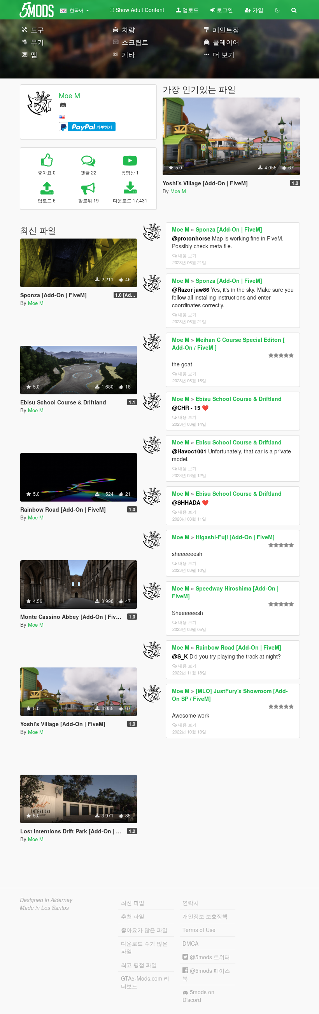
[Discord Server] (63, 104)
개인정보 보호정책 (205, 916)
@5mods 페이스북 (206, 974)
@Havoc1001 (189, 451)
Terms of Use (199, 930)
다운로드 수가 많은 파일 (144, 947)
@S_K (180, 656)
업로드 (190, 10)
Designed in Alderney (46, 900)
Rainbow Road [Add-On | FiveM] (238, 647)
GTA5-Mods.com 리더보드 (145, 982)
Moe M (69, 95)
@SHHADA (186, 502)
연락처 (190, 902)
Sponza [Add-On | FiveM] (229, 229)
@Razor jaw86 (190, 289)
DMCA (190, 943)
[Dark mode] (277, 9)
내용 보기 (187, 255)
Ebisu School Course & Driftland (239, 398)
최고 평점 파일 (139, 965)
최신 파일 (132, 902)
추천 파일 (132, 916)
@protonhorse (191, 238)
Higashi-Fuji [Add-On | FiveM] (235, 537)
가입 (257, 10)
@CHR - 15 (186, 407)
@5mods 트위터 (209, 957)
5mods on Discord (198, 996)
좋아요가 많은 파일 (144, 930)
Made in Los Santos (44, 907)
